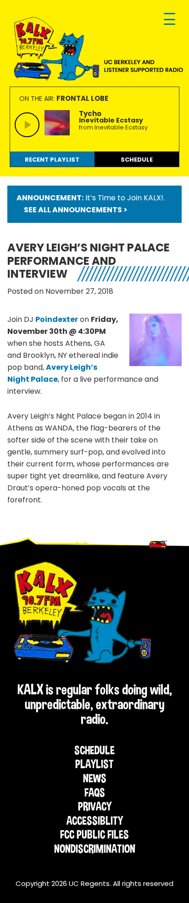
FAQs (94, 792)
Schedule (94, 750)
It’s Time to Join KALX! (124, 197)
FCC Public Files (94, 834)
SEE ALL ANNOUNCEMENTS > (76, 209)
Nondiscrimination (94, 849)
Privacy (94, 806)
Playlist (94, 764)
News (94, 778)
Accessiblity (95, 820)
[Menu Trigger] (169, 19)
